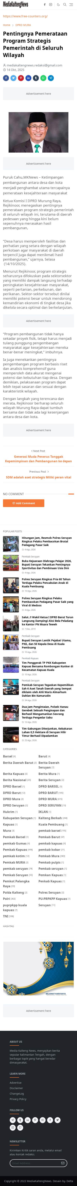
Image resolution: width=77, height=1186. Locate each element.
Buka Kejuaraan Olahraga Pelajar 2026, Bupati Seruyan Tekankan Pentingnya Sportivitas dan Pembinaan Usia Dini (47, 564)
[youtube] (43, 1120)
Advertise (15, 1082)
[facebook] (45, 4)
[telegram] (13, 1120)
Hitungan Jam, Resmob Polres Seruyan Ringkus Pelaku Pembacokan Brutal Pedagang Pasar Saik (47, 541)
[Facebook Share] (6, 78)
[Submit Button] (63, 1163)
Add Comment (25, 503)
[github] (20, 1128)
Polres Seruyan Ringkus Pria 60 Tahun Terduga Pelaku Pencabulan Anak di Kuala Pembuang (46, 582)
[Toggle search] (64, 4)
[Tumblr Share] (36, 78)
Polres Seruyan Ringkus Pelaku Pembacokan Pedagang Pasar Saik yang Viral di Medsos (47, 601)
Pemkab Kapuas (30, 658)
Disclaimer (16, 1088)
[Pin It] (21, 78)
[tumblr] (20, 1120)
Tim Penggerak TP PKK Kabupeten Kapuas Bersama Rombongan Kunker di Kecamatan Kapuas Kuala (47, 666)
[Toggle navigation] (71, 5)
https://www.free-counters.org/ (25, 16)
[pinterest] (35, 1120)
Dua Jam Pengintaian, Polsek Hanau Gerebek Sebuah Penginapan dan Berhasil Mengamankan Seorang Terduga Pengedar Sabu (45, 712)
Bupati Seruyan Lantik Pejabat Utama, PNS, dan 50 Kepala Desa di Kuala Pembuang (46, 644)
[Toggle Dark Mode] (58, 5)
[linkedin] (28, 1120)
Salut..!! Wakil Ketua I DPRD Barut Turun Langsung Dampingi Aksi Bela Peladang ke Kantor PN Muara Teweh (47, 620)
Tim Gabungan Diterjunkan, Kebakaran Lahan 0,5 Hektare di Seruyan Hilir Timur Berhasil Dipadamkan (47, 732)
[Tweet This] (13, 78)
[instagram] (51, 4)
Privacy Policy (18, 1099)
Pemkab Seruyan (30, 556)
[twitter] (58, 1120)
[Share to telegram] (51, 78)
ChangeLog (17, 1093)
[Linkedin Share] (28, 78)
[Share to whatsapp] (43, 78)
